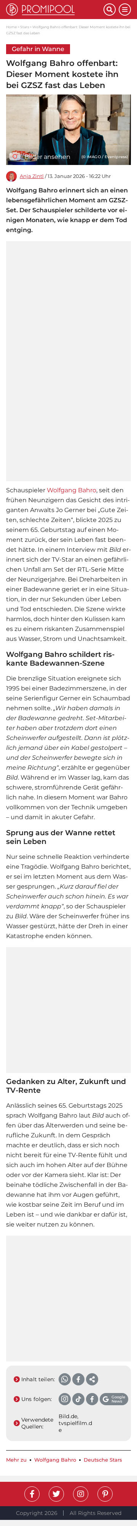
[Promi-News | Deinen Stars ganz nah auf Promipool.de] (55, 9)
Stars (24, 27)
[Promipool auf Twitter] (56, 1494)
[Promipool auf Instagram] (80, 1494)
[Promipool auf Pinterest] (105, 1494)
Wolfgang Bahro (71, 490)
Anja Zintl (32, 176)
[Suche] (110, 9)
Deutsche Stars (103, 1460)
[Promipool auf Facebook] (32, 1494)
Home (11, 27)
